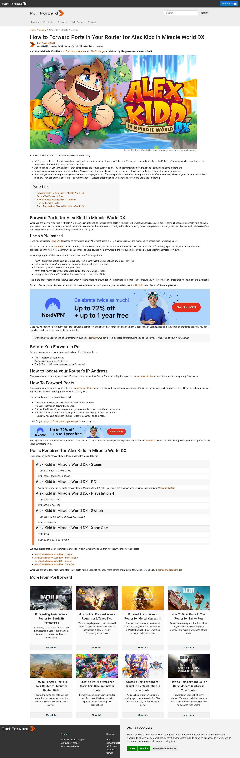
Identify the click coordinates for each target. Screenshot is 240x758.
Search (204, 13)
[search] (93, 3)
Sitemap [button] (92, 22)
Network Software (115, 743)
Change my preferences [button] (164, 748)
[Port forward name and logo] (14, 3)
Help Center (74, 3)
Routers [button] (35, 22)
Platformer (96, 51)
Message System (166, 488)
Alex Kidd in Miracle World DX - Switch (53, 561)
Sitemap (86, 3)
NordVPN (58, 246)
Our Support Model (70, 743)
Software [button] (63, 22)
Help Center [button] (77, 22)
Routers (38, 3)
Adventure (81, 51)
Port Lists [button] (48, 22)
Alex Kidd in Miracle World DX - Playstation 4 (56, 557)
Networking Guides (70, 746)
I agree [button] (132, 748)
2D (66, 51)
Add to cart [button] (228, 3)
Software (61, 3)
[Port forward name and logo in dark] (47, 13)
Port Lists (49, 3)
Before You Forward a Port (50, 196)
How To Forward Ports (48, 203)
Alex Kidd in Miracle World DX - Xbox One (54, 564)
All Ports (110, 749)
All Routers (111, 746)
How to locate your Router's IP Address (56, 199)
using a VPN (57, 241)
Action (71, 51)
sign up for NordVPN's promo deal (61, 421)
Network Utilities (145, 376)
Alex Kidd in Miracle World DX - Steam (53, 554)
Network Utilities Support (73, 739)
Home (33, 30)
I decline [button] (144, 748)
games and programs (168, 570)
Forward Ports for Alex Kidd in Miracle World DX (60, 193)
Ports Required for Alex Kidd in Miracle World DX (60, 206)
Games (42, 30)
